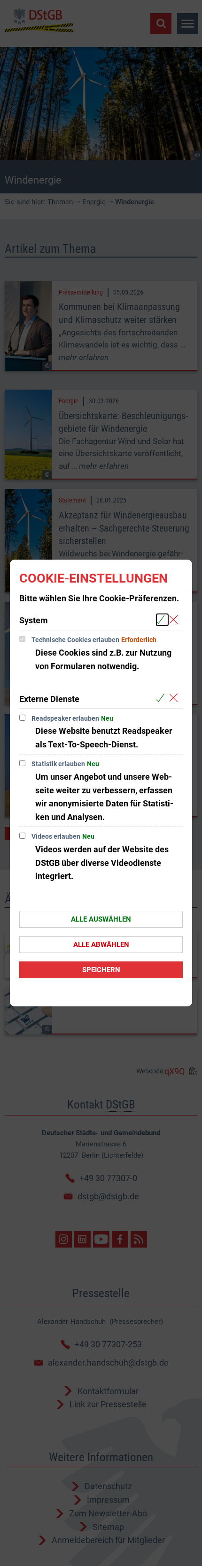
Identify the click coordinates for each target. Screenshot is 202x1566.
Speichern (101, 970)
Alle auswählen (101, 919)
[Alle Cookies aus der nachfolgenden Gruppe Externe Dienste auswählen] (162, 698)
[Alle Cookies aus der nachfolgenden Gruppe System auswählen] (162, 620)
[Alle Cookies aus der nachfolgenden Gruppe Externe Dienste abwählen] (175, 698)
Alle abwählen (101, 944)
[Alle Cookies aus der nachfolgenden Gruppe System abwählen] (175, 620)
